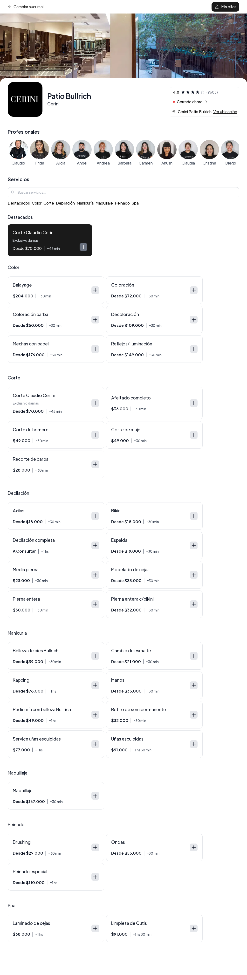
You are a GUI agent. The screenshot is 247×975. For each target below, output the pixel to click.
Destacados (19, 203)
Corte (48, 203)
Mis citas (228, 6)
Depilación (65, 203)
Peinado (122, 203)
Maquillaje (104, 203)
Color (36, 203)
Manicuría (85, 203)
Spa (135, 203)
